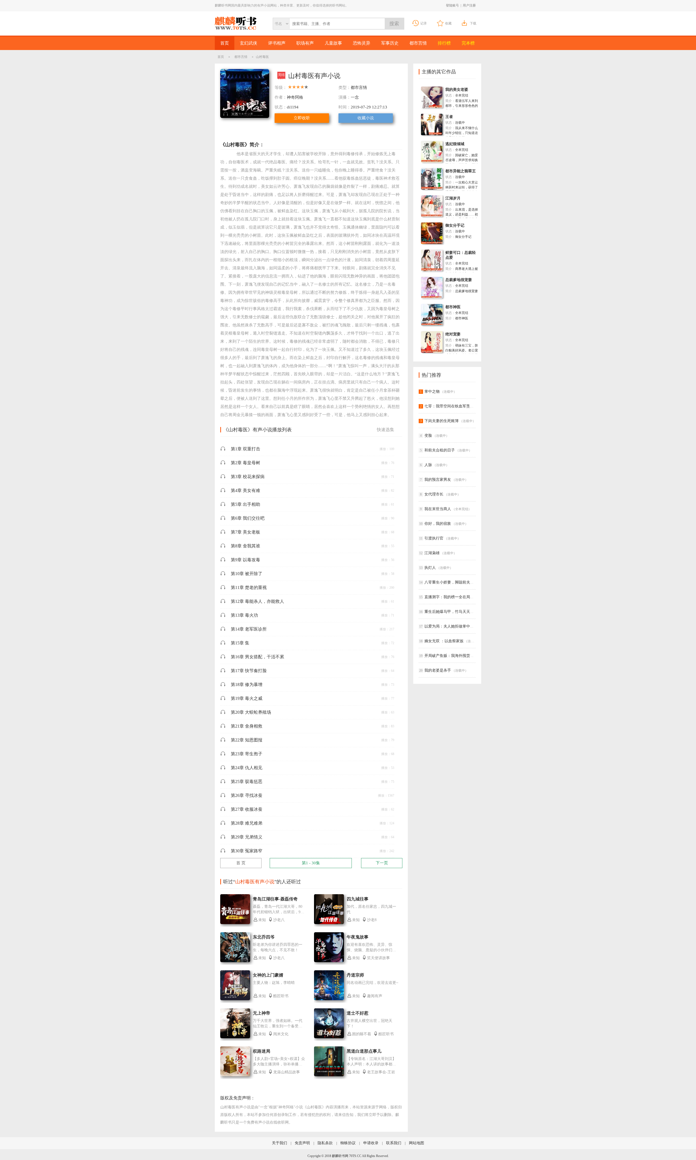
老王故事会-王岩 (381, 1072)
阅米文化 (280, 1034)
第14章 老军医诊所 (249, 629)
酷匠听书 (280, 996)
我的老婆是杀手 (437, 670)
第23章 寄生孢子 (246, 753)
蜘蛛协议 (348, 1143)
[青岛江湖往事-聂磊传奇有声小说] (235, 923)
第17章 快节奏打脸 (249, 670)
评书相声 (276, 43)
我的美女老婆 (456, 90)
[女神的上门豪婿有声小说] (235, 999)
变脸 (428, 436)
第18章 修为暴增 (246, 684)
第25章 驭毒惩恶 (246, 781)
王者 (449, 117)
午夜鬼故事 (357, 937)
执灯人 (430, 568)
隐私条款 (325, 1143)
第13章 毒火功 (244, 615)
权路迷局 (261, 1051)
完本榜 (468, 43)
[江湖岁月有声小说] (432, 216)
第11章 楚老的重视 (249, 587)
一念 (355, 97)
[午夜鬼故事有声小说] (329, 961)
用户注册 (469, 5)
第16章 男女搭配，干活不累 (257, 656)
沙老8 (372, 920)
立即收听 (302, 118)
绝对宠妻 (453, 334)
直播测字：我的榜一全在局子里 (451, 597)
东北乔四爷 (264, 937)
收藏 (448, 23)
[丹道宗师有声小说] (329, 999)
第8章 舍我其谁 (245, 546)
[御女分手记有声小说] (432, 243)
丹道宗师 (355, 975)
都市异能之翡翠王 (460, 171)
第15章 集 (240, 643)
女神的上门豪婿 (268, 975)
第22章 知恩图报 (246, 740)
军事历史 (390, 43)
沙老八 (279, 920)
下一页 (382, 863)
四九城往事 (357, 899)
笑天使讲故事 (378, 958)
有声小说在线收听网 (271, 1122)
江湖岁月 (453, 198)
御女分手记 (454, 225)
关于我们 (279, 1143)
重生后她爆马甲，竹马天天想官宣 (452, 612)
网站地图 (416, 1143)
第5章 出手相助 (245, 504)
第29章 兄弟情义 (246, 837)
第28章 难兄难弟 (246, 823)
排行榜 (444, 43)
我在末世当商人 (437, 509)
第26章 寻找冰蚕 (246, 795)
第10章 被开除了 (246, 573)
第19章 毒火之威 (246, 698)
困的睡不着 (361, 1034)
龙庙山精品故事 (286, 1072)
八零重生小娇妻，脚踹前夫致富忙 (452, 582)
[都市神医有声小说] (432, 324)
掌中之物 (432, 391)
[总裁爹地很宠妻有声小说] (432, 297)
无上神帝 (261, 1013)
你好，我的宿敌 (437, 524)
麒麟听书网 (235, 23)
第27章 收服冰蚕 (246, 809)
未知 (262, 920)
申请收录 (370, 1143)
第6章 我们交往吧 (248, 518)
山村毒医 (314, 1107)
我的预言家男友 (437, 480)
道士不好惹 (357, 1013)
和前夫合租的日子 (439, 450)
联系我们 (393, 1143)
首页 (224, 43)
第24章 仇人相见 (246, 767)
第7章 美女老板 (245, 532)
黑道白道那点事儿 (364, 1051)
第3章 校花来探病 (248, 476)
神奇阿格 (295, 97)
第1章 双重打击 (245, 449)
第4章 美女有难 (245, 490)
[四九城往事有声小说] (329, 923)
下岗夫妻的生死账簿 (441, 421)
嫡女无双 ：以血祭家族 (444, 641)
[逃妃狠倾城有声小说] (432, 161)
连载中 (460, 122)
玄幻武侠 (248, 43)
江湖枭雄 (432, 553)
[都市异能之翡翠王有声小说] (432, 189)
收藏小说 (366, 118)
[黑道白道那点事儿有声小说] (329, 1075)
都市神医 (453, 307)
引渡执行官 (433, 538)
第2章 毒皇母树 (245, 462)
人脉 (428, 465)
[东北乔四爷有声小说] (235, 961)
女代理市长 (433, 494)
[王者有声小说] (432, 134)
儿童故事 (333, 43)
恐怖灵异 (361, 43)
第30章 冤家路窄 (246, 851)
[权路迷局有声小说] (235, 1075)
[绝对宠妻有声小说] (432, 352)
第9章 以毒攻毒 (245, 559)
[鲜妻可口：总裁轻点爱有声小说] (432, 270)
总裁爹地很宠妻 (458, 280)
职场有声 (305, 43)
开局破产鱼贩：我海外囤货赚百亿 (452, 656)
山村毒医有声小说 (235, 1107)
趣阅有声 (374, 996)
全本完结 (461, 95)
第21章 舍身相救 (246, 726)
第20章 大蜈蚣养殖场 (251, 712)
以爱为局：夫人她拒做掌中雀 (449, 626)
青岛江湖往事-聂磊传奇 (275, 899)
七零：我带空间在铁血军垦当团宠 (452, 406)
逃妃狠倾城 (454, 144)
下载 (473, 23)
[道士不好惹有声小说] (329, 1037)
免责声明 (302, 1143)
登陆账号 (452, 5)
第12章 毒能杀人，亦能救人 (257, 601)
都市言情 (418, 43)
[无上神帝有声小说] (235, 1037)
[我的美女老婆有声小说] (432, 107)
